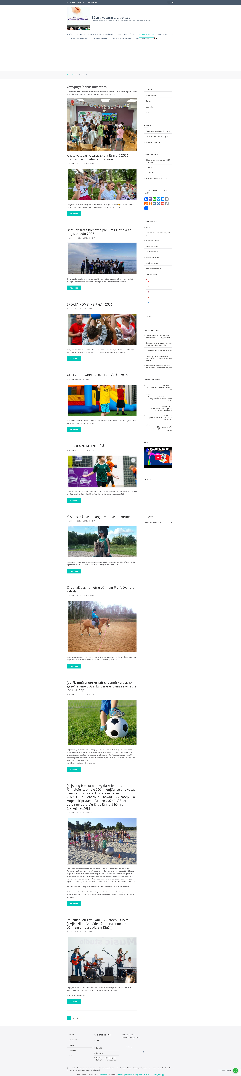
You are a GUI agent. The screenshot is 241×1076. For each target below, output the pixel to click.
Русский (149, 89)
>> (82, 1018)
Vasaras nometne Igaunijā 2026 (156, 178)
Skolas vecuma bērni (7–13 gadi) (157, 137)
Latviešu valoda (151, 95)
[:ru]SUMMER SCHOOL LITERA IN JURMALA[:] (160, 418)
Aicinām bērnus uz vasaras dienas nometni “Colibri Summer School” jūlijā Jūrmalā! (159, 358)
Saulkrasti (151, 173)
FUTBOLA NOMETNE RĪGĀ (86, 446)
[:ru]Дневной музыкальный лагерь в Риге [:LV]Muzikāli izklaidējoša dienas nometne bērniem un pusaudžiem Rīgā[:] (98, 923)
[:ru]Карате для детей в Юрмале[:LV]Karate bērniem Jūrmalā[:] (162, 429)
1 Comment (86, 379)
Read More (74, 213)
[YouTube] (172, 2)
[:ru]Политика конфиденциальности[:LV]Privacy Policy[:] (144, 1075)
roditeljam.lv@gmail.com (76, 2)
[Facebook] (168, 2)
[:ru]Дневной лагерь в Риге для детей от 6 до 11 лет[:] (161, 409)
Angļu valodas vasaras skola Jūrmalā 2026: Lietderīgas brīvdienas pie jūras (98, 157)
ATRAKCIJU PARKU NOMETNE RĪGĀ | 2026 (97, 375)
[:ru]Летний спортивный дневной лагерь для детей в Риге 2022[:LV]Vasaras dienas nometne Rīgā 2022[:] (101, 686)
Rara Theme (103, 1075)
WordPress (119, 1075)
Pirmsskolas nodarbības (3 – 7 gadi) (158, 131)
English (148, 101)
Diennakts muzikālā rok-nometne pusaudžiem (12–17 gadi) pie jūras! (158, 337)
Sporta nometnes (165, 34)
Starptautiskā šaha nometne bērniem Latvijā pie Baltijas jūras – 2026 (159, 344)
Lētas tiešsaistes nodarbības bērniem (159, 351)
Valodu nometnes (99, 38)
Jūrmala (150, 162)
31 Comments (87, 812)
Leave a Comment (89, 163)
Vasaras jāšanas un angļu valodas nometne (98, 517)
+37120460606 (92, 2)
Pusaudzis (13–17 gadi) (153, 142)
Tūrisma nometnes (79, 38)
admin (71, 163)
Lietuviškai (149, 107)
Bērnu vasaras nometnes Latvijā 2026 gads (95, 34)
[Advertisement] (120, 57)
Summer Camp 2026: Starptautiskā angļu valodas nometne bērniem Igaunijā (160, 399)
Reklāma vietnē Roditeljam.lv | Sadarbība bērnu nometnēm (106, 1059)
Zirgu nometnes (142, 38)
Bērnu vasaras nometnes (111, 17)
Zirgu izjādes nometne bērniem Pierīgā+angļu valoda (100, 589)
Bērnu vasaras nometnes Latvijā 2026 (158, 160)
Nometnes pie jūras (126, 34)
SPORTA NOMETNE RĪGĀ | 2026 (90, 304)
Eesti (147, 113)
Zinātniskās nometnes (121, 38)
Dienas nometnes (146, 34)
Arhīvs (150, 167)
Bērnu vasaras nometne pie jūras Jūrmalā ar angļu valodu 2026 (99, 232)
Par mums (99, 1053)
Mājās (69, 34)
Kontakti (99, 1048)
